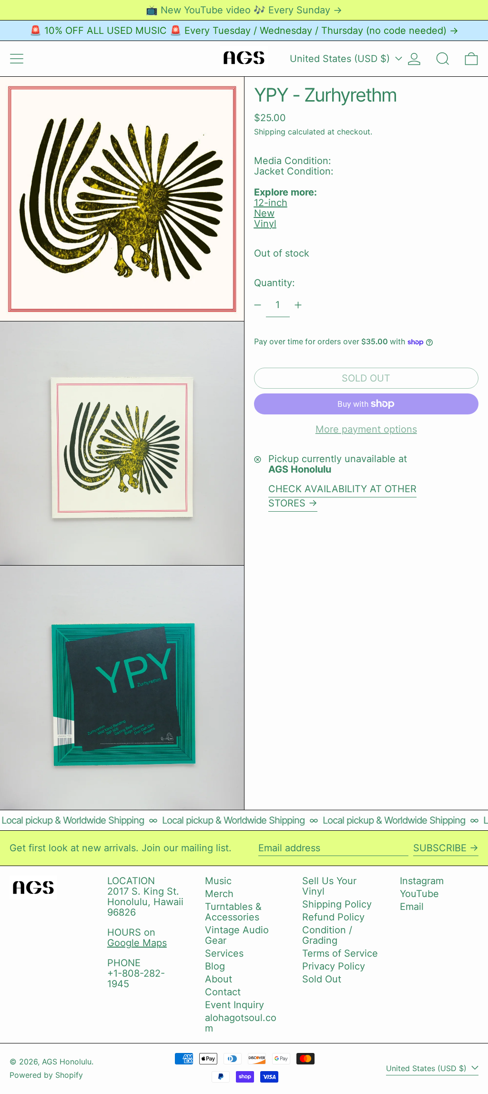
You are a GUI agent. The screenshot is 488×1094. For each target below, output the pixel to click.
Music (218, 881)
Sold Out (321, 979)
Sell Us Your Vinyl (329, 886)
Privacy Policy (333, 966)
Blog (215, 966)
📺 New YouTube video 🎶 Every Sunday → (244, 10)
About (218, 979)
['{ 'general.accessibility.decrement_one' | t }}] (257, 305)
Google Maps (137, 943)
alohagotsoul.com (240, 1023)
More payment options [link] (366, 429)
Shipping (269, 131)
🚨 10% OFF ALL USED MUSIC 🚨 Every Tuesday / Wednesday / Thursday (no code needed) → (244, 30)
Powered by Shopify (46, 1075)
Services (224, 953)
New (264, 213)
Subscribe (440, 848)
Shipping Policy (337, 904)
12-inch (270, 202)
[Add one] (298, 305)
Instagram (422, 881)
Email (412, 906)
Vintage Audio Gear (237, 935)
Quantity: (274, 283)
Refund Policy (333, 917)
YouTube (419, 893)
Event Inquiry (234, 1005)
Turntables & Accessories (233, 912)
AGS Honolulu (67, 1061)
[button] (443, 59)
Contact (223, 992)
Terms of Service (340, 953)
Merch (219, 893)
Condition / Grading (327, 935)
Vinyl (265, 223)
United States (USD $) (341, 58)
